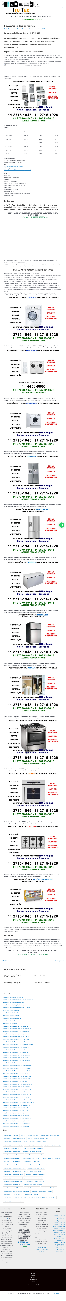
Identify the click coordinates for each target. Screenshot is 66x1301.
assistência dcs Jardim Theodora (33, 1184)
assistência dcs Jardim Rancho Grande (37, 1164)
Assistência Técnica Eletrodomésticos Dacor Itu (16, 1115)
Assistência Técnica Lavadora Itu (12, 1010)
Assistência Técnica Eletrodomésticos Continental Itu (17, 1118)
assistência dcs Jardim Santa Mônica (35, 1174)
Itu (33, 1283)
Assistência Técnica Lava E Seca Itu (13, 1013)
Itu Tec (7, 1218)
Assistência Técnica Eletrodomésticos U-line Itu (16, 1036)
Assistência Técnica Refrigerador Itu (13, 997)
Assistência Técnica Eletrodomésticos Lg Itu (15, 1063)
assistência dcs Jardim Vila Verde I (13, 1188)
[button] (61, 525)
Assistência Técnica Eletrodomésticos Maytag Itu (16, 1052)
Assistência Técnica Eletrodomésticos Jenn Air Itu (16, 1071)
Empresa (33, 1275)
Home (33, 1273)
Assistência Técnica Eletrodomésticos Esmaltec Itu (17, 1094)
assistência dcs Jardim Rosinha (12, 1171)
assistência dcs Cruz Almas (11, 1135)
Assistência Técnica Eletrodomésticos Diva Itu (15, 1107)
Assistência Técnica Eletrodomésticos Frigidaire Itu (17, 1089)
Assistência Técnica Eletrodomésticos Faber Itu (16, 1092)
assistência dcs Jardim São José (12, 1184)
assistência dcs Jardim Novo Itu (12, 1148)
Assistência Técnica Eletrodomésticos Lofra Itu (16, 1057)
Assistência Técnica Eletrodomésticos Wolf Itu (15, 1026)
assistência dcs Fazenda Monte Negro (14, 1138)
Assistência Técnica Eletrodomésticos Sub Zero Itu (17, 1042)
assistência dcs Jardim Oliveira (12, 1151)
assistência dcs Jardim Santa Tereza (13, 1181)
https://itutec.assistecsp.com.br (13, 166)
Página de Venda (54, 1293)
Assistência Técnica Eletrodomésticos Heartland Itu (17, 1076)
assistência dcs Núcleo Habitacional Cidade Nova (42, 1197)
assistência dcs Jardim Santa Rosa (33, 1178)
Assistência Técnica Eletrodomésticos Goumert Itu (17, 1078)
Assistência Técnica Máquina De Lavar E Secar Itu (17, 1007)
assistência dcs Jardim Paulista (51, 1158)
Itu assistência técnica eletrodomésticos (12, 976)
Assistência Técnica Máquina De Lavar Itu (14, 1005)
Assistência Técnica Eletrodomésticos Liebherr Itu (17, 1060)
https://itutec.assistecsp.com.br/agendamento (17, 170)
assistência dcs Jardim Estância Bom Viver (15, 1141)
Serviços (33, 1277)
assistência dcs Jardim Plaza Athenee (14, 1164)
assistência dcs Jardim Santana (12, 1178)
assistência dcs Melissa (31, 1194)
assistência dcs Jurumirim (32, 1188)
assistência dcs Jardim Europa (37, 1141)
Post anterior (6, 960)
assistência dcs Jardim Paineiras (34, 1155)
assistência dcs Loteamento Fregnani (42, 1191)
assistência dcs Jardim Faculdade (13, 1145)
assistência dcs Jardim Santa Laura (13, 1174)
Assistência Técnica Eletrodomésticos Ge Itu (15, 1081)
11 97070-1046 (24, 1244)
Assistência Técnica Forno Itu (11, 1023)
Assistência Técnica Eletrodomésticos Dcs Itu (15, 1110)
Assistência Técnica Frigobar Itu (12, 1018)
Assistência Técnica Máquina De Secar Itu (14, 1002)
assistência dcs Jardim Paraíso (12, 1158)
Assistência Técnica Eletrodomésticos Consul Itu (16, 1121)
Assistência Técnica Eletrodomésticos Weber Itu (16, 1031)
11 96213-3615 (23, 1242)
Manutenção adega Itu (12, 983)
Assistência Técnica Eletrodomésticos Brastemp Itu (17, 1123)
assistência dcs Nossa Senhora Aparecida (15, 1197)
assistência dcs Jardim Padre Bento (32, 1151)
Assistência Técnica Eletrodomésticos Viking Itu (16, 1034)
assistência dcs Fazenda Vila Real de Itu (38, 1138)
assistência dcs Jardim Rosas (36, 1168)
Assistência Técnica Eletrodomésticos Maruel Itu (16, 1055)
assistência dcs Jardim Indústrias (33, 1145)
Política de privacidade (33, 1285)
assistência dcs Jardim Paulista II (12, 1161)
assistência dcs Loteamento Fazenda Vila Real (16, 1191)
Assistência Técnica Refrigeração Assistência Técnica (18, 999)
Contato (33, 1281)
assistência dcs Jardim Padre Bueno (13, 1155)
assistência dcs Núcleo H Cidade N (13, 1201)
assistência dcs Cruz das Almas (29, 1135)
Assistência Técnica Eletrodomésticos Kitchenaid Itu (17, 1065)
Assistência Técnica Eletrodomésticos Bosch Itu (16, 1126)
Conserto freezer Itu (42, 975)
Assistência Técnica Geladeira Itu (12, 1015)
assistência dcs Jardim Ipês (52, 1145)
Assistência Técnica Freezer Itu (11, 1020)
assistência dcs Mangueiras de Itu (13, 1194)
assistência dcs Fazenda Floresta (50, 1135)
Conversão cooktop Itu (42, 983)
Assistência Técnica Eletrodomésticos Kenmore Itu (17, 1068)
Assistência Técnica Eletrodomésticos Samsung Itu (17, 1050)
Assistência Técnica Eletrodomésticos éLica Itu (16, 1097)
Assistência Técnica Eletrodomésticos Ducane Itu (16, 1105)
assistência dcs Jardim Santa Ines (32, 1171)
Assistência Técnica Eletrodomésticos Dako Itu (16, 1113)
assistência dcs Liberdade (49, 1188)
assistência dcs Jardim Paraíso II (31, 1158)
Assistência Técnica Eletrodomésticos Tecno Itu (16, 1039)
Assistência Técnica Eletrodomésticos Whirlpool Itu (17, 1028)
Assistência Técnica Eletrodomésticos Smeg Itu (16, 1047)
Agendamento (33, 1279)
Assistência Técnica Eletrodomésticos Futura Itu (16, 1086)
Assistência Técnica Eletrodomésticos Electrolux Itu (17, 1100)
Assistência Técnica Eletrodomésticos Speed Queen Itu (18, 1044)
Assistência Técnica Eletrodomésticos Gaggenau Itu (17, 1084)
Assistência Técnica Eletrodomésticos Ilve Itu (15, 1073)
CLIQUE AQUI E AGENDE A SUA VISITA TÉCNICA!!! (41, 1249)
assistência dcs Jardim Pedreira (32, 1161)
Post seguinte (59, 960)
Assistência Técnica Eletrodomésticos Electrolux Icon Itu (18, 1102)
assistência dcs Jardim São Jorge (35, 1181)
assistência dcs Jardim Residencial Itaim (14, 1168)
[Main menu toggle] (62, 7)
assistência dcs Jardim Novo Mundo (33, 1148)
